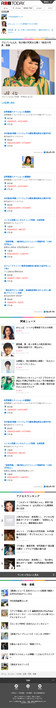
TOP (28, 680)
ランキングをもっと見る (28, 574)
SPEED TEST (28, 8)
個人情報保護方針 (39, 693)
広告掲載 (21, 693)
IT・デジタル (17, 8)
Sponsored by (38, 152)
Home (16, 688)
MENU (46, 2)
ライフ (50, 8)
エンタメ (39, 8)
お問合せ (14, 693)
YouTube (40, 688)
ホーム (6, 8)
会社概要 (29, 693)
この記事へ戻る (8, 102)
